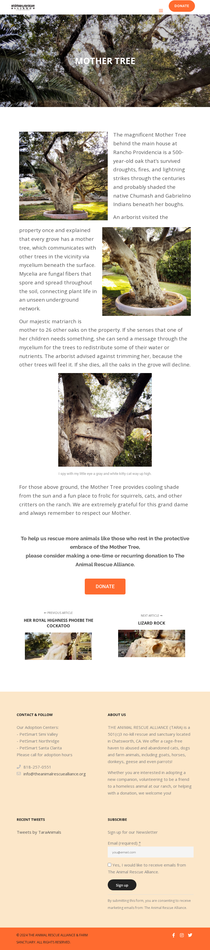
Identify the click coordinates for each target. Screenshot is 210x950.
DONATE (181, 6)
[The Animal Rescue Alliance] (23, 7)
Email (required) (124, 843)
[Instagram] (181, 935)
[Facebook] (173, 935)
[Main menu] (161, 10)
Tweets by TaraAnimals (39, 832)
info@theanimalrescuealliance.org (55, 773)
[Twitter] (190, 935)
